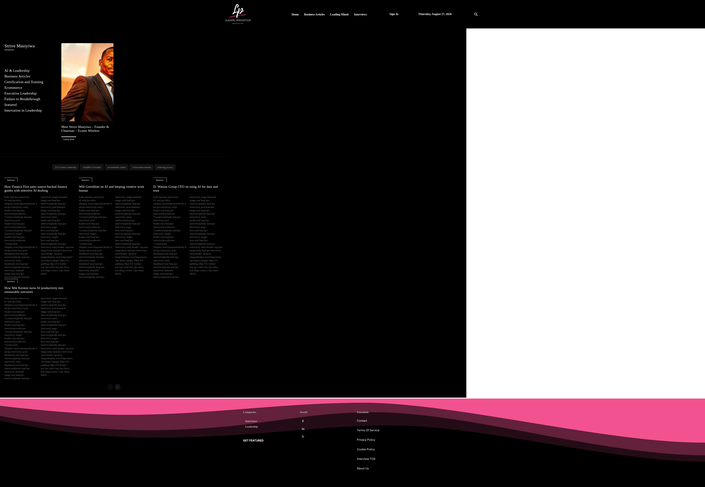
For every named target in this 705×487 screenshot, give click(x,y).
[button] (475, 14)
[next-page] (118, 387)
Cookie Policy (366, 449)
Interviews (11, 180)
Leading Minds (68, 139)
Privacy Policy (366, 439)
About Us (363, 468)
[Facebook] (303, 421)
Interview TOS (366, 459)
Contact (362, 420)
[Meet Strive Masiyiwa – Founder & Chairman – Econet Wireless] (87, 82)
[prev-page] (110, 387)
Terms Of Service (368, 430)
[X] (303, 437)
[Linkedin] (303, 429)
